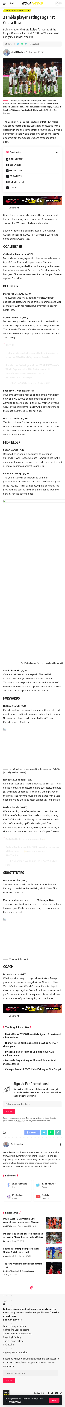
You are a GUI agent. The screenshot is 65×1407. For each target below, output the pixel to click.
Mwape (33, 994)
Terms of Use (15, 1402)
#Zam (41, 373)
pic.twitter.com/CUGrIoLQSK (19, 377)
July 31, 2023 (45, 383)
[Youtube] (47, 1196)
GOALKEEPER (16, 159)
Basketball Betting (12, 1337)
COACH (13, 187)
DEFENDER (15, 164)
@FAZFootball (12, 855)
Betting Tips (8, 1271)
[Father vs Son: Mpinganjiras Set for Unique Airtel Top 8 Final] (54, 1253)
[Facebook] (17, 1185)
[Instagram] (17, 1196)
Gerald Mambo (17, 52)
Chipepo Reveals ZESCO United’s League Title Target (33, 1069)
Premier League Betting (14, 1326)
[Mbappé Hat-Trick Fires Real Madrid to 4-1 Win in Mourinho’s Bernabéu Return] (54, 1238)
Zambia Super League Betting (17, 1333)
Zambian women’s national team (23, 122)
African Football (9, 1256)
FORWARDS (16, 176)
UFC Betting (8, 1344)
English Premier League (24, 1271)
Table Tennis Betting (13, 1341)
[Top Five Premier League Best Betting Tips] (54, 1268)
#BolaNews (20, 373)
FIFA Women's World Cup (17, 11)
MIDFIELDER (15, 170)
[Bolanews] (32, 3)
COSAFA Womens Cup (12, 1226)
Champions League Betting (16, 1329)
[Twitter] (47, 1185)
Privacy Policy (37, 1399)
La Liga (6, 1241)
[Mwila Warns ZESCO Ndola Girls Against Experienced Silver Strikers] (54, 1223)
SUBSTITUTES (16, 182)
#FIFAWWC (32, 373)
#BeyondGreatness (36, 851)
